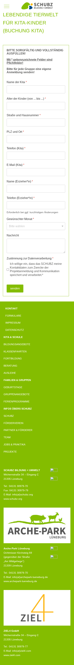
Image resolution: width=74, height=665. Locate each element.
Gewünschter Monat (20, 219)
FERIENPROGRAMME (16, 401)
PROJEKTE (10, 451)
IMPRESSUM (12, 322)
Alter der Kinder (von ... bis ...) (26, 98)
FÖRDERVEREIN (13, 423)
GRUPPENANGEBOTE (17, 394)
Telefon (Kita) (16, 148)
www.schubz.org (13, 498)
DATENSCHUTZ (14, 329)
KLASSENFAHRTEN (15, 351)
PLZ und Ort (15, 131)
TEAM (7, 437)
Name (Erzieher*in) (20, 181)
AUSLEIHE (10, 372)
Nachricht (13, 235)
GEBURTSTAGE (13, 387)
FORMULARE (13, 315)
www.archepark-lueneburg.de (20, 581)
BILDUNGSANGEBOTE (17, 344)
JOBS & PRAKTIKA (14, 444)
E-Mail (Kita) (15, 164)
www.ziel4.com (12, 655)
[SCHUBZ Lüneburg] (37, 6)
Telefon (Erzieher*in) (20, 197)
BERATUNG (10, 365)
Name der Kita (17, 82)
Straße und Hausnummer (24, 115)
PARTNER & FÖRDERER (18, 430)
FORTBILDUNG (13, 358)
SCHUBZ (9, 415)
